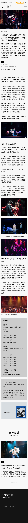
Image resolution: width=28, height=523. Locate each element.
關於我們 (12, 518)
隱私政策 (16, 518)
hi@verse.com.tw (7, 520)
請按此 (14, 382)
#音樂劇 (3, 69)
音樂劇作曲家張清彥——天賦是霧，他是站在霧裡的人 (13, 466)
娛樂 (3, 62)
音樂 (3, 462)
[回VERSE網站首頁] (7, 7)
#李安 (8, 69)
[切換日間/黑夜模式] (26, 3)
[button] (11, 482)
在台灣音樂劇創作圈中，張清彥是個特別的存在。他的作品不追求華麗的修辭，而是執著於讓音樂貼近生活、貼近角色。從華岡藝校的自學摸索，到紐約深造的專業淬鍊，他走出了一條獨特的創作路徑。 (14, 475)
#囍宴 (13, 69)
